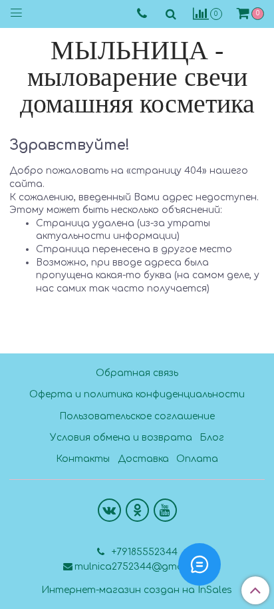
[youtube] (165, 510)
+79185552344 (143, 552)
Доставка (143, 459)
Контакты (83, 459)
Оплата (197, 459)
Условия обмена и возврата (121, 438)
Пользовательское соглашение (137, 416)
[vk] (109, 510)
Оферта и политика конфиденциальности (137, 394)
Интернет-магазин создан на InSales (136, 590)
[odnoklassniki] (137, 510)
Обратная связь (137, 373)
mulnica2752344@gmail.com (142, 567)
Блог (212, 438)
